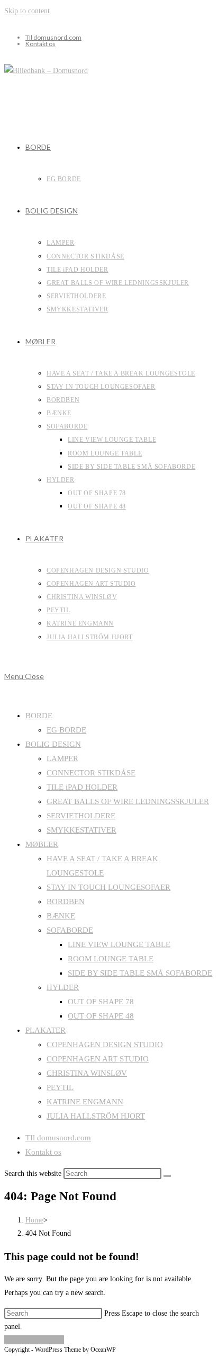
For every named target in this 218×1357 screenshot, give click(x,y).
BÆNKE (61, 916)
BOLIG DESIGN (53, 744)
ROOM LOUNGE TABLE (110, 958)
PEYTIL (60, 1087)
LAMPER (62, 758)
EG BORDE (66, 730)
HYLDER (63, 987)
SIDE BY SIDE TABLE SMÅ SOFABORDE (140, 973)
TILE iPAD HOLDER (82, 787)
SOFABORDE (70, 930)
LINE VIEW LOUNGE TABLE (119, 944)
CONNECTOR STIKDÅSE (91, 773)
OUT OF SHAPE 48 (101, 1016)
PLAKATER (45, 1030)
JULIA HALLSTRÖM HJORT (96, 1116)
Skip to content (27, 11)
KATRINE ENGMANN (85, 1101)
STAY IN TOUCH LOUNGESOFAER (108, 887)
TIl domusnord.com (53, 37)
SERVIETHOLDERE (81, 815)
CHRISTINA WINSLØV (87, 1073)
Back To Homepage (34, 1340)
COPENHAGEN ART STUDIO (98, 1059)
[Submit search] (167, 1176)
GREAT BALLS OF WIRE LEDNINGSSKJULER (128, 801)
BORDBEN (66, 901)
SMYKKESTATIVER (81, 830)
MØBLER (41, 844)
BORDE (38, 715)
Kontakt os (40, 44)
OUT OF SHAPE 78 (101, 1001)
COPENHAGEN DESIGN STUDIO (105, 1044)
